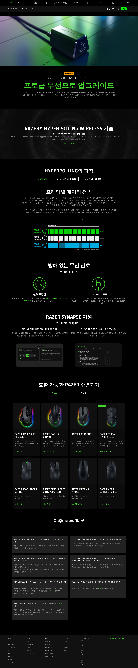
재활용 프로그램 (49, 656)
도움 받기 (47, 641)
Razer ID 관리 (48, 650)
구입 (124, 9)
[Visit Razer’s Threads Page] (82, 648)
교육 (9, 650)
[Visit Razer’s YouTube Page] (82, 654)
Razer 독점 (11, 653)
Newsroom (66, 647)
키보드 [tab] (83, 393)
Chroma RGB (29, 644)
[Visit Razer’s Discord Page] (82, 664)
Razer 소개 (65, 641)
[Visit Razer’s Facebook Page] (82, 641)
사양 (117, 9)
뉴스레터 (10, 662)
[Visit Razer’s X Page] (82, 651)
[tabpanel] (69, 226)
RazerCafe (11, 644)
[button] (127, 3)
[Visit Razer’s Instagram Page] (82, 645)
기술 (27, 641)
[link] (11, 3)
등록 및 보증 (48, 644)
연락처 (64, 653)
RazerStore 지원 (49, 647)
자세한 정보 (20, 451)
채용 (64, 644)
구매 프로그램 (12, 647)
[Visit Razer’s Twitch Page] (82, 661)
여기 (51, 591)
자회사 (10, 659)
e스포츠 (28, 650)
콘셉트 (28, 647)
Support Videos (49, 653)
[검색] (120, 3)
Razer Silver (11, 656)
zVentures (65, 650)
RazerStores (11, 641)
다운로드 (60, 603)
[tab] (43, 179)
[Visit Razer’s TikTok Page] (82, 658)
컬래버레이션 (30, 653)
